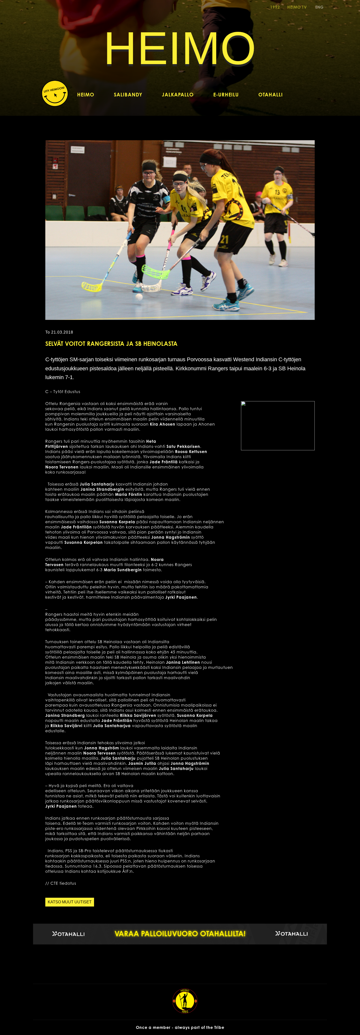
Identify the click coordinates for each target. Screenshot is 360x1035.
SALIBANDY (128, 95)
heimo (180, 48)
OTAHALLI (270, 95)
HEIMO (85, 95)
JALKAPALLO (178, 95)
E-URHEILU (226, 95)
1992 (275, 7)
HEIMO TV (297, 7)
